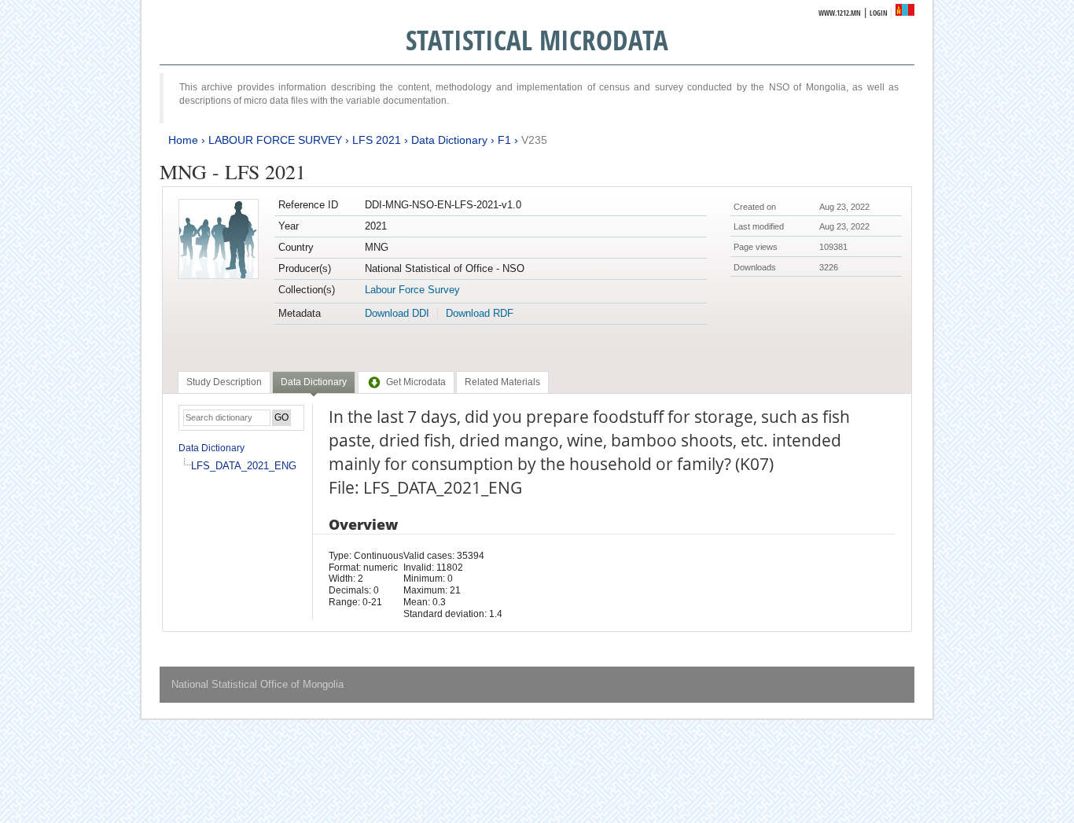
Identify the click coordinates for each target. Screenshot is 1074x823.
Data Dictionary (449, 140)
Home (183, 140)
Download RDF (479, 313)
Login (879, 13)
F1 (504, 140)
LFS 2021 (376, 140)
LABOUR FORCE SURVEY (275, 140)
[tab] (224, 382)
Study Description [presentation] (224, 382)
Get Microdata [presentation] (416, 382)
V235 (534, 140)
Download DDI (397, 313)
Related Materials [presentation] (502, 382)
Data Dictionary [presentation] (314, 382)
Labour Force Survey (412, 290)
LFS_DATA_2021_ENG (243, 466)
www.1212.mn (839, 13)
